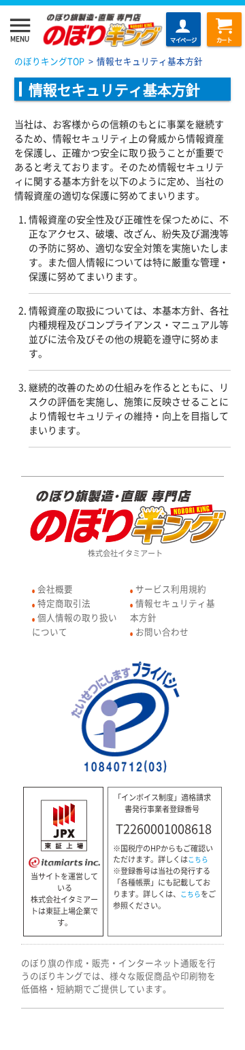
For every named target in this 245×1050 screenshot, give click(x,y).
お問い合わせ (162, 631)
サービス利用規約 (170, 588)
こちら (198, 859)
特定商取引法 (64, 602)
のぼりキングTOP (49, 60)
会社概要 (55, 588)
